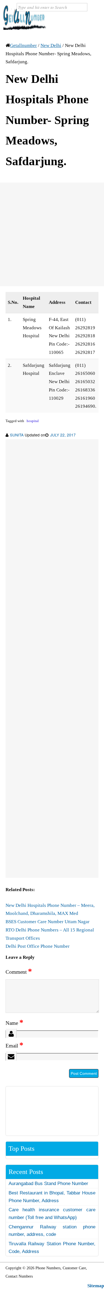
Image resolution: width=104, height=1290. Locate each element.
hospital (33, 421)
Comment (19, 972)
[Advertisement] (52, 234)
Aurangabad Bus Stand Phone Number (48, 1183)
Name (14, 1023)
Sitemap (95, 1285)
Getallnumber (23, 45)
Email (14, 1046)
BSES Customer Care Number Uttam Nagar (48, 921)
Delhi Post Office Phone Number (38, 946)
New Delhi (50, 45)
